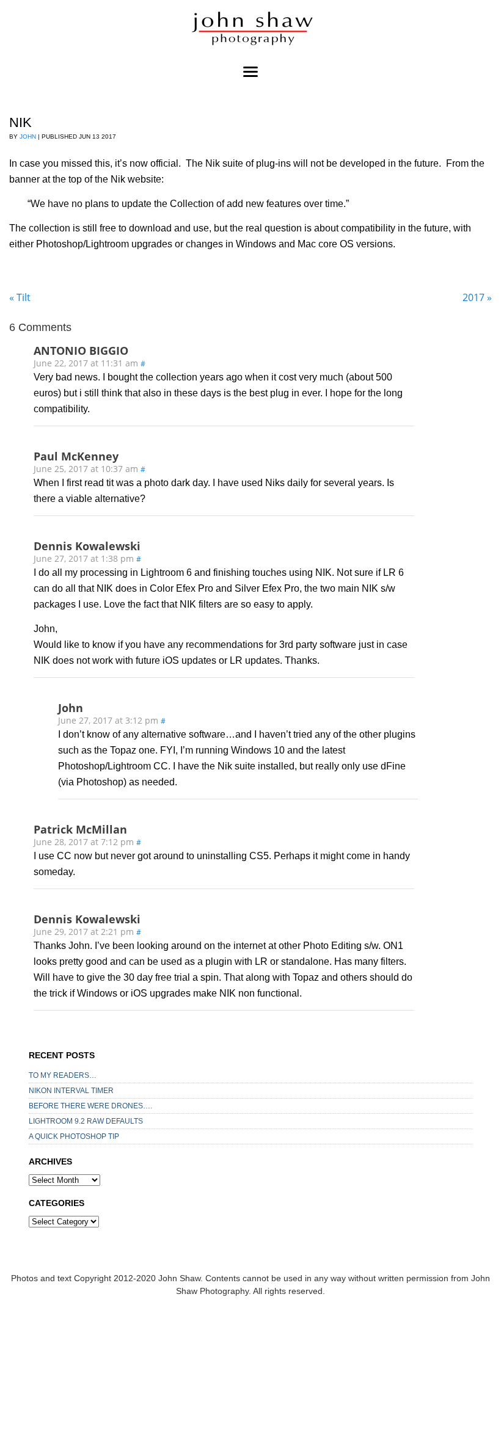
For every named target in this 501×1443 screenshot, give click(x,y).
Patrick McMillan (80, 829)
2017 (477, 297)
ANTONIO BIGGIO (81, 350)
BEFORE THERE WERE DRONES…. (90, 1106)
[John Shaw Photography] (250, 30)
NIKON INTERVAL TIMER (71, 1090)
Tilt (20, 297)
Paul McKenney (76, 456)
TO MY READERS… (63, 1075)
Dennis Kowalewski (87, 545)
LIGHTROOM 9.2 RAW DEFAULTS (86, 1121)
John (28, 136)
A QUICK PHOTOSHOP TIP (74, 1136)
